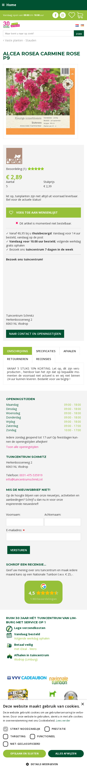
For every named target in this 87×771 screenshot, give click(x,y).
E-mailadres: (15, 530)
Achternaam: (53, 514)
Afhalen (70, 351)
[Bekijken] (80, 14)
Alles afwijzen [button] (66, 753)
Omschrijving (17, 351)
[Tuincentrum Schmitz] (11, 24)
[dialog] (43, 735)
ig (63, 15)
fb (55, 15)
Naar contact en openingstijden (35, 334)
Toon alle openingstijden (22, 447)
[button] (43, 764)
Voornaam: (13, 514)
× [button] (82, 704)
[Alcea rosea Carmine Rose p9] (40, 101)
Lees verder (63, 720)
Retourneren (17, 359)
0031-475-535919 (30, 475)
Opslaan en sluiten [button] (24, 753)
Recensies (43, 359)
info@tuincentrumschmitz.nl (24, 479)
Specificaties (45, 351)
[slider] (36, 168)
